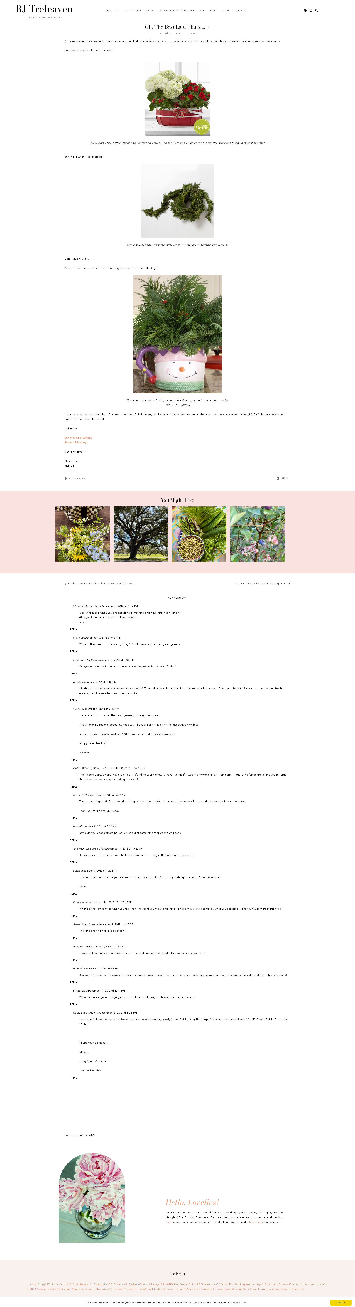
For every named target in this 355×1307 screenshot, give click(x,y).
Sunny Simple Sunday (78, 437)
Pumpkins (193, 1289)
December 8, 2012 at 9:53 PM (101, 708)
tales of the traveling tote (310, 1284)
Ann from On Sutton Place (89, 848)
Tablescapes (210, 1284)
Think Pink (297, 1289)
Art (202, 10)
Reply (73, 629)
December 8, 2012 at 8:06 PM (116, 660)
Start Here (113, 10)
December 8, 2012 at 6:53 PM (103, 637)
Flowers (121, 1284)
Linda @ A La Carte (85, 660)
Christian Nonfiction (73, 1289)
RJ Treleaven (44, 9)
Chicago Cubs (241, 1289)
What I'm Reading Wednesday (242, 1284)
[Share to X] (283, 478)
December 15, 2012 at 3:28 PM (118, 1012)
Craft (31, 1289)
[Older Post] (232, 584)
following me (257, 1222)
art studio (118, 1289)
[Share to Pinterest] (288, 478)
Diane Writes (81, 795)
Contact (240, 10)
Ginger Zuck (80, 990)
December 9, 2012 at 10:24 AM (99, 870)
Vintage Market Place (87, 606)
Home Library (175, 1289)
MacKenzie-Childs (187, 1284)
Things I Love (76, 478)
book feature (156, 1289)
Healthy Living (137, 1289)
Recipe (135, 1284)
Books (213, 10)
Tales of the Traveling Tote (177, 10)
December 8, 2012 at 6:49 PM (119, 606)
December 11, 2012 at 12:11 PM (106, 990)
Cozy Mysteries (99, 1289)
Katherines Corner (84, 902)
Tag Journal (260, 1289)
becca (77, 826)
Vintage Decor (280, 1289)
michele (78, 708)
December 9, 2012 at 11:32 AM (114, 902)
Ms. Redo (79, 637)
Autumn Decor (47, 1289)
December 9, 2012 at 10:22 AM (124, 848)
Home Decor (61, 1284)
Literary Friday (38, 1284)
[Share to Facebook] (278, 478)
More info (239, 1302)
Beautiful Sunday (75, 442)
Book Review (82, 1284)
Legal (225, 10)
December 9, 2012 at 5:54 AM (107, 795)
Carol (76, 682)
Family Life (103, 1284)
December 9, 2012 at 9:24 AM (99, 826)
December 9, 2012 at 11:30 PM (100, 968)
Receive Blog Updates (139, 10)
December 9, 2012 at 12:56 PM (117, 924)
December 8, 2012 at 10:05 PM (127, 768)
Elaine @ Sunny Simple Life (90, 768)
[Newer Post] (136, 584)
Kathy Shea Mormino (86, 1012)
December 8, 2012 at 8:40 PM (98, 682)
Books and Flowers (278, 1284)
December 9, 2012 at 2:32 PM (107, 946)
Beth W (77, 968)
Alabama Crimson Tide (216, 1289)
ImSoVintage (81, 946)
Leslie (76, 870)
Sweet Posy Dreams (85, 924)
